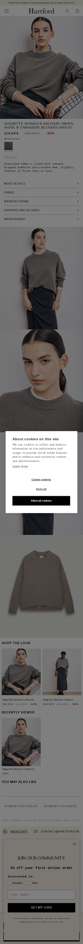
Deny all (41, 489)
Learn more (20, 466)
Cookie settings (41, 479)
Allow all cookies (41, 500)
